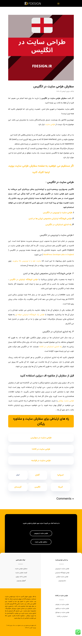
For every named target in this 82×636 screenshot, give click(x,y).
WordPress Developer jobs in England (58, 254)
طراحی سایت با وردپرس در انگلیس (57, 212)
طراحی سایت (50, 124)
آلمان (37, 475)
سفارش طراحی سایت (41, 542)
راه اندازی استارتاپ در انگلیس (59, 224)
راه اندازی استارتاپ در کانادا (50, 346)
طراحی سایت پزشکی (66, 400)
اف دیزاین (69, 91)
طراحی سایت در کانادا (41, 449)
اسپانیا (60, 475)
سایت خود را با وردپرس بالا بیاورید (27, 260)
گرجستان (17, 486)
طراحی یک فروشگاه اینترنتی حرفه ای (29, 314)
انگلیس (37, 486)
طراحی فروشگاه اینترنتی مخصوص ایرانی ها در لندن (50, 218)
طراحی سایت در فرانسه (41, 460)
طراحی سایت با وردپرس (41, 533)
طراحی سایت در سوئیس (41, 437)
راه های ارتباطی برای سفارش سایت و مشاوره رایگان (41, 421)
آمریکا (60, 486)
